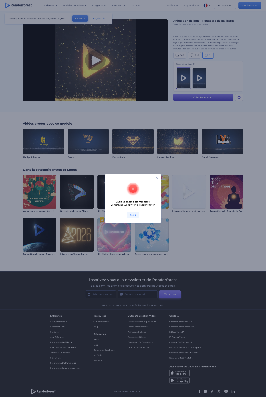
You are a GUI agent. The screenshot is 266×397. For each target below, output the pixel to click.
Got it (133, 215)
